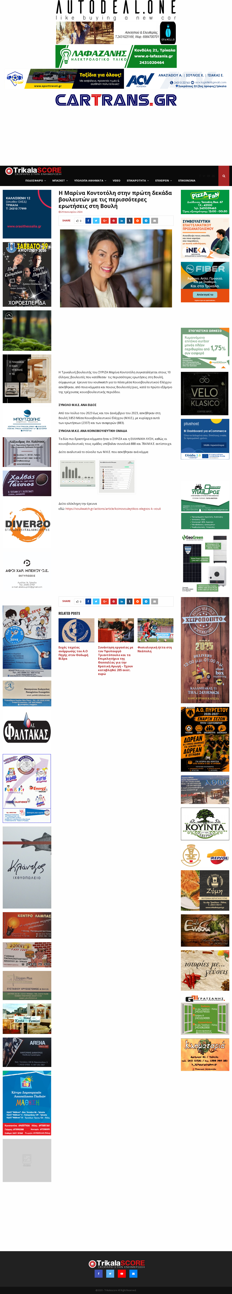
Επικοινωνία (186, 180)
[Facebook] (201, 176)
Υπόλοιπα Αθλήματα (88, 180)
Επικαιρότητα (136, 180)
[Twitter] (205, 176)
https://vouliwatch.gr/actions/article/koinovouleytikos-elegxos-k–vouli (113, 509)
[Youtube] (209, 176)
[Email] (214, 176)
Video (116, 180)
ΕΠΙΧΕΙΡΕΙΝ (162, 180)
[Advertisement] (116, 138)
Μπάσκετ (58, 180)
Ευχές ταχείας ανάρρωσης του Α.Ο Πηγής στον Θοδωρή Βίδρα (73, 653)
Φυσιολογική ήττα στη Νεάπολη (155, 649)
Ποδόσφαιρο (34, 180)
